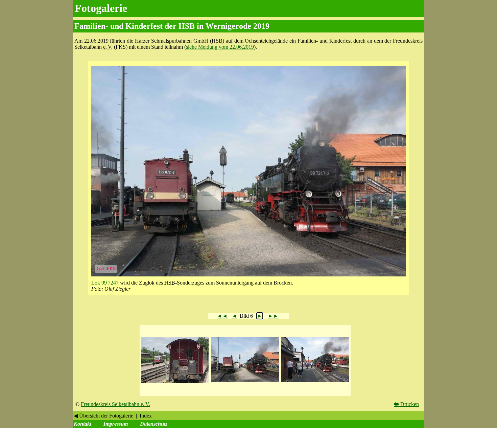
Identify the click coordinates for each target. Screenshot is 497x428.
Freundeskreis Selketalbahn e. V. (115, 404)
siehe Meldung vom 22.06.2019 (220, 47)
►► (273, 316)
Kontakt (82, 424)
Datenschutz (153, 424)
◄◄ (222, 316)
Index (146, 416)
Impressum (115, 424)
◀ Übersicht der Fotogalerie (103, 416)
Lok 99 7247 (105, 283)
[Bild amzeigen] (175, 383)
